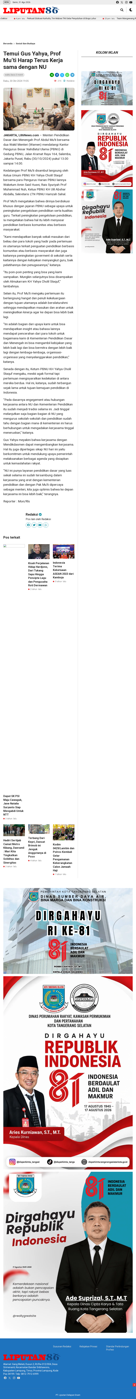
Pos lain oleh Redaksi (38, 519)
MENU (6, 2)
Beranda (7, 43)
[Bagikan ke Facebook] (57, 75)
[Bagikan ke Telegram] (72, 75)
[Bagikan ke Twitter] (62, 75)
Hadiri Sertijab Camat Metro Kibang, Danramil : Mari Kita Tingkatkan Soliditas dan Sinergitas (13, 851)
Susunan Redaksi (62, 1346)
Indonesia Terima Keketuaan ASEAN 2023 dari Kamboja (63, 570)
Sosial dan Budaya (25, 43)
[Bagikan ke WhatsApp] (67, 75)
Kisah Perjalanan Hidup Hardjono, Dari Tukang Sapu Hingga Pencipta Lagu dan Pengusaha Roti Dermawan (38, 574)
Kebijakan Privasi (88, 1346)
